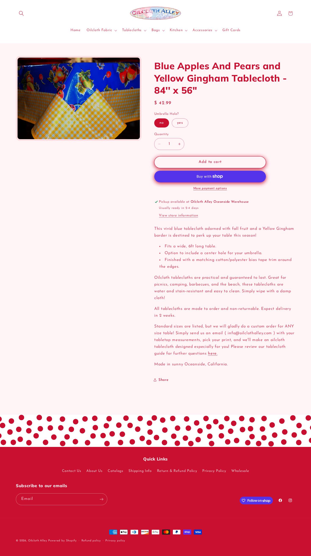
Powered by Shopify (62, 540)
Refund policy (91, 540)
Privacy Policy (214, 471)
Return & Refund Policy (177, 471)
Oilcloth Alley (37, 540)
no (162, 123)
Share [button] (163, 380)
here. (212, 354)
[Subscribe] (101, 499)
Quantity (161, 134)
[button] (21, 13)
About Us (94, 471)
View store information (178, 215)
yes (180, 123)
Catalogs (115, 471)
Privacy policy (115, 540)
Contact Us (71, 471)
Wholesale (240, 471)
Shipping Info (139, 471)
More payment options (210, 188)
